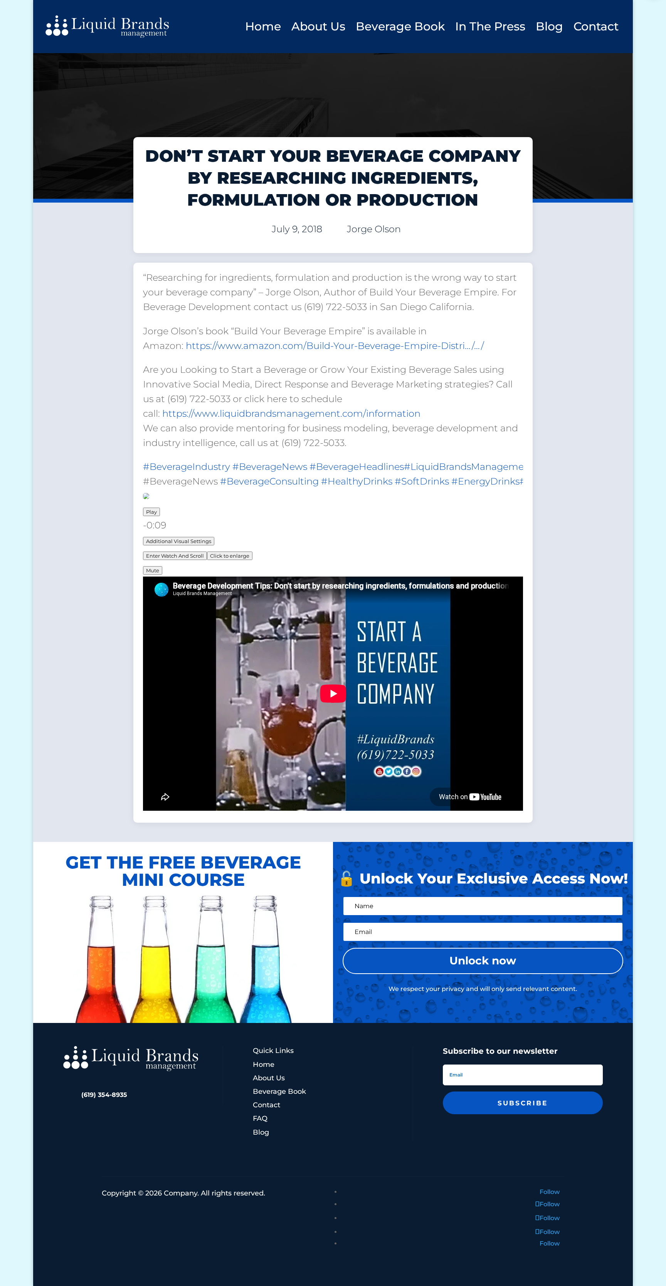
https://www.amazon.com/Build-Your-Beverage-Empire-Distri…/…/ (335, 345)
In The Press (490, 26)
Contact (596, 26)
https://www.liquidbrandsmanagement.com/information (291, 413)
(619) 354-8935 (104, 1094)
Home (263, 26)
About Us (318, 26)
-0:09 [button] (154, 525)
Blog (549, 26)
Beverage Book (400, 26)
